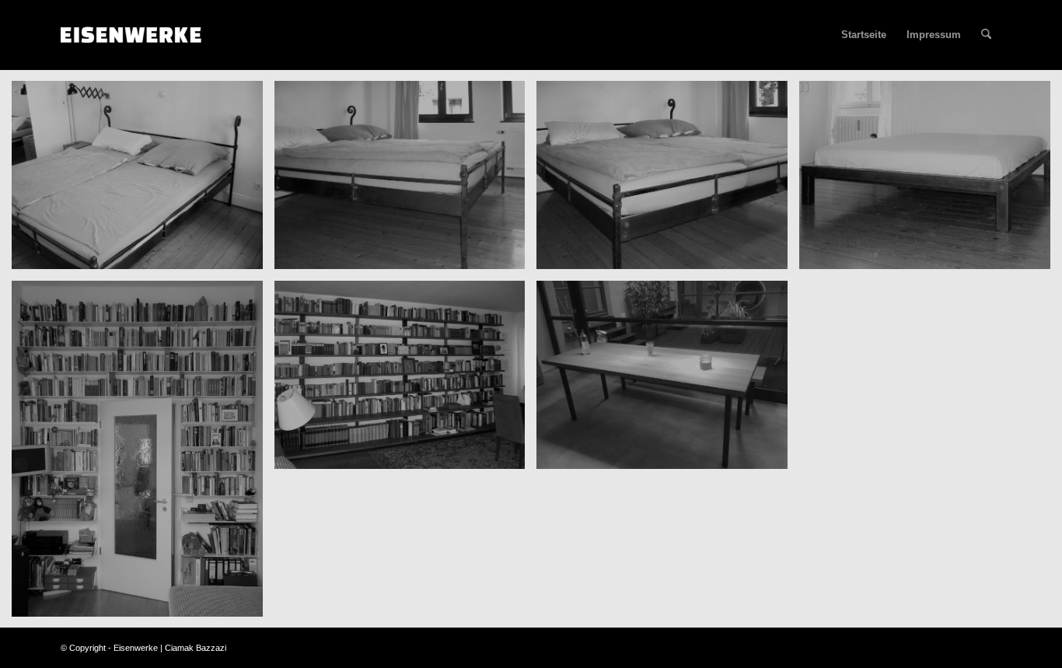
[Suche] (986, 35)
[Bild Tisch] (667, 381)
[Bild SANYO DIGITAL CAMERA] (405, 381)
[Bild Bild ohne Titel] (143, 181)
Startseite (863, 34)
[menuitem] (986, 35)
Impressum (934, 34)
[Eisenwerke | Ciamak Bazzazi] (135, 35)
